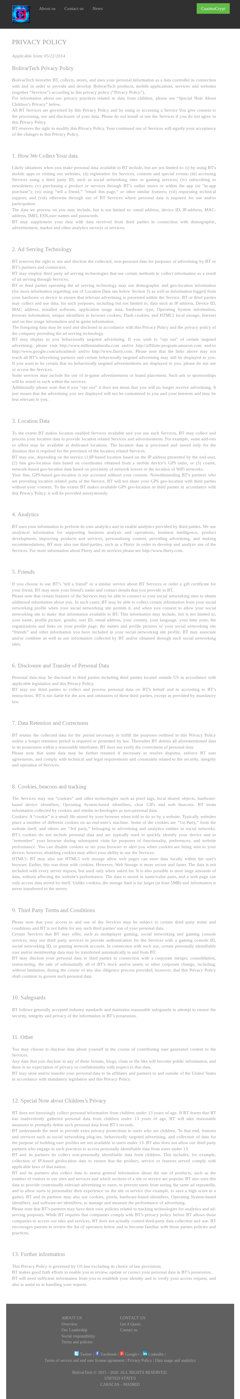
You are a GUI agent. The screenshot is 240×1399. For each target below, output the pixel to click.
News (97, 8)
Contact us (74, 8)
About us (47, 8)
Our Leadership (74, 1330)
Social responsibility (78, 1336)
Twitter (85, 1354)
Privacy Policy (140, 1360)
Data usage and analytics (175, 1360)
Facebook (108, 1354)
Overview (69, 1324)
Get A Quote (130, 1324)
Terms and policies (76, 1342)
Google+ (132, 1354)
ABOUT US (71, 1318)
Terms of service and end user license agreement (84, 1360)
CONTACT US (132, 1318)
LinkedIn (155, 1354)
